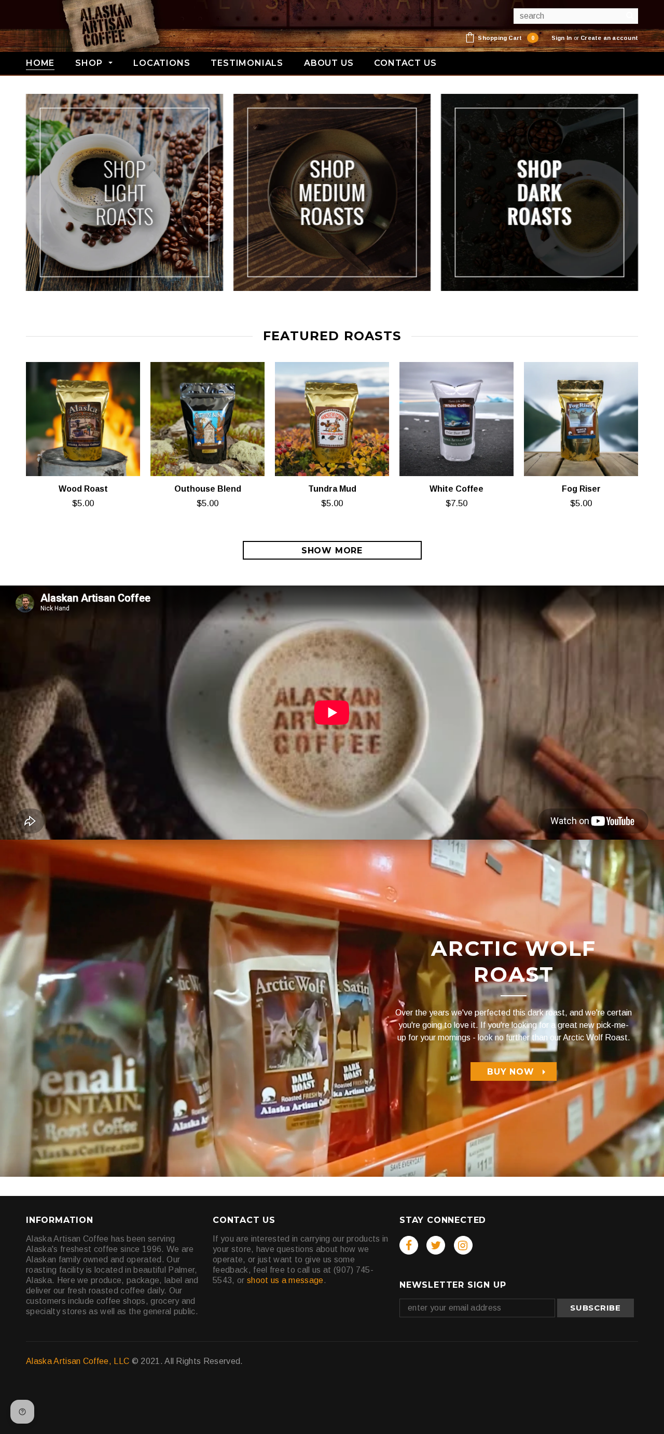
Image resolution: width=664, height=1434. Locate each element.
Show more (332, 550)
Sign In (561, 38)
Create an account (609, 38)
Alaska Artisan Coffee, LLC (77, 1361)
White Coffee (456, 488)
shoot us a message (285, 1280)
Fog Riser (581, 488)
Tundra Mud (332, 488)
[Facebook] (408, 1245)
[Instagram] (463, 1245)
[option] (332, 713)
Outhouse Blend (207, 488)
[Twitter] (435, 1245)
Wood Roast (83, 488)
